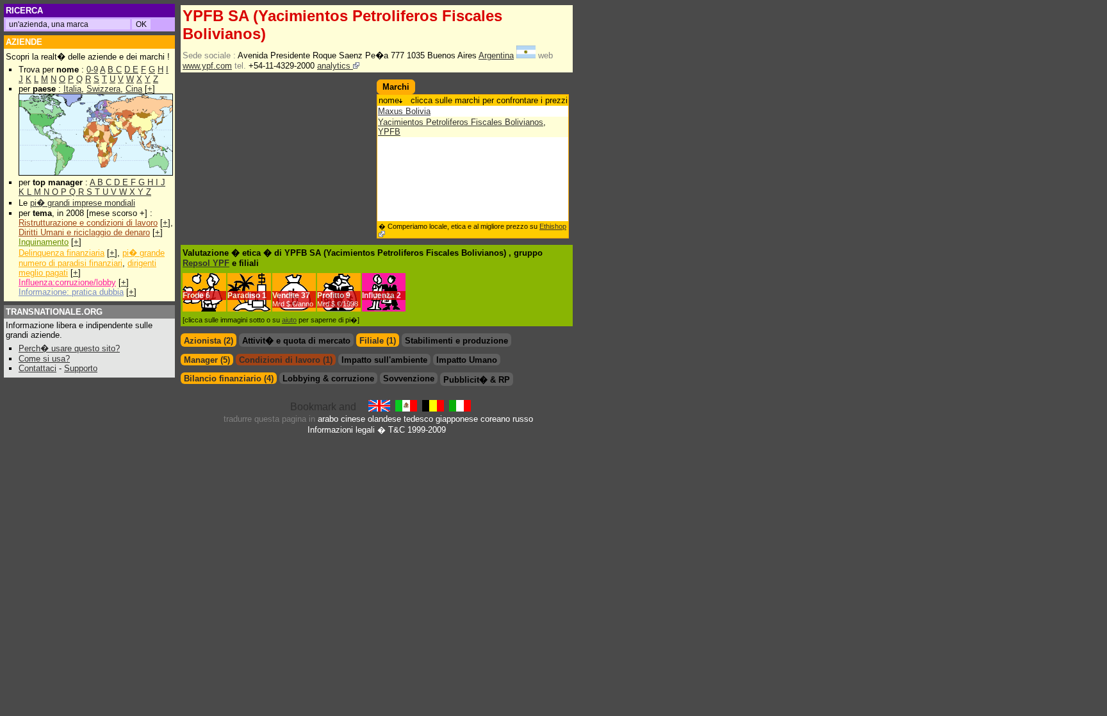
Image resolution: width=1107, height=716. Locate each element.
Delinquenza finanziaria (61, 253)
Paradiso (243, 295)
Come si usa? (44, 358)
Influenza (378, 295)
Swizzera (103, 89)
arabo (328, 419)
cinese (353, 419)
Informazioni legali (341, 430)
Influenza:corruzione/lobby (67, 282)
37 (292, 299)
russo (522, 419)
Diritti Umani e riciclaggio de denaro (84, 232)
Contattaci (37, 368)
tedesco (418, 419)
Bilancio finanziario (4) (229, 378)
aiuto (289, 320)
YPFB (389, 132)
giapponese (457, 419)
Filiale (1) (377, 341)
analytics (335, 66)
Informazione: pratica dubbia (71, 292)
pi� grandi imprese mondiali (82, 203)
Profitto (330, 295)
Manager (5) (207, 360)
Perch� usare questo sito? (69, 348)
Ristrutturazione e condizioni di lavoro (88, 223)
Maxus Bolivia (404, 111)
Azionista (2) (208, 341)
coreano (495, 419)
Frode (193, 295)
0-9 (92, 69)
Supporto (80, 368)
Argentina (496, 55)
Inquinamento (44, 242)
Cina (134, 89)
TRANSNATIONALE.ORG (54, 312)
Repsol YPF (206, 263)
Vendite (285, 295)
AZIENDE (24, 42)
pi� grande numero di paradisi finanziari (92, 258)
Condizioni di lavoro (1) (285, 360)
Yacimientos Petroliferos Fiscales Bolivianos (460, 122)
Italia (72, 89)
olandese (384, 419)
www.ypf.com (207, 66)
